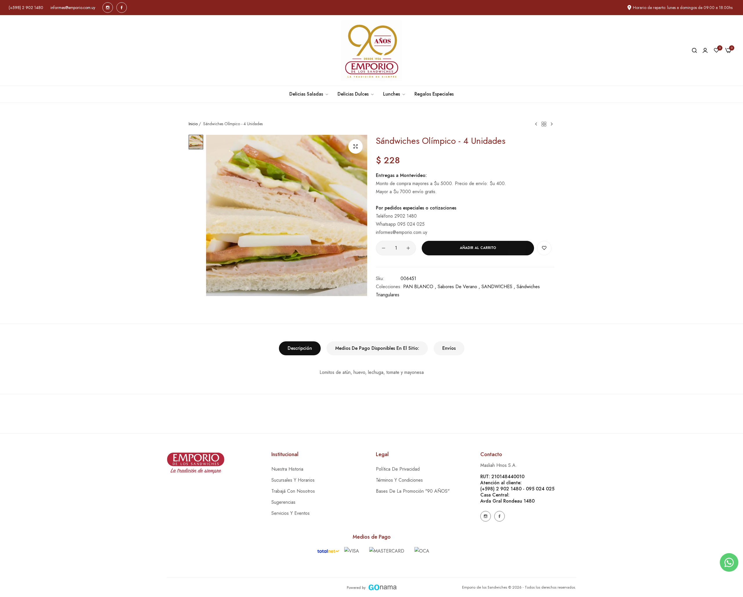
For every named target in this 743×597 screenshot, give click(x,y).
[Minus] (383, 248)
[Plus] (408, 248)
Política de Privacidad (398, 469)
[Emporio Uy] (371, 50)
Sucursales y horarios (293, 480)
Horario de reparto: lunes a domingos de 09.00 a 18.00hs (683, 7)
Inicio (193, 124)
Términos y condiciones (399, 480)
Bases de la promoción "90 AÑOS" (413, 491)
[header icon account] (705, 50)
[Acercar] (355, 146)
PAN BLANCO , (419, 286)
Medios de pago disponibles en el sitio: (377, 348)
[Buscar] (694, 50)
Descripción (300, 348)
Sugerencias (283, 502)
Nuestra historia (287, 469)
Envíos (449, 348)
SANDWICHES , (498, 286)
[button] (544, 248)
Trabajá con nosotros (293, 491)
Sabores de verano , (459, 286)
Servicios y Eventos (290, 513)
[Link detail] (107, 7)
